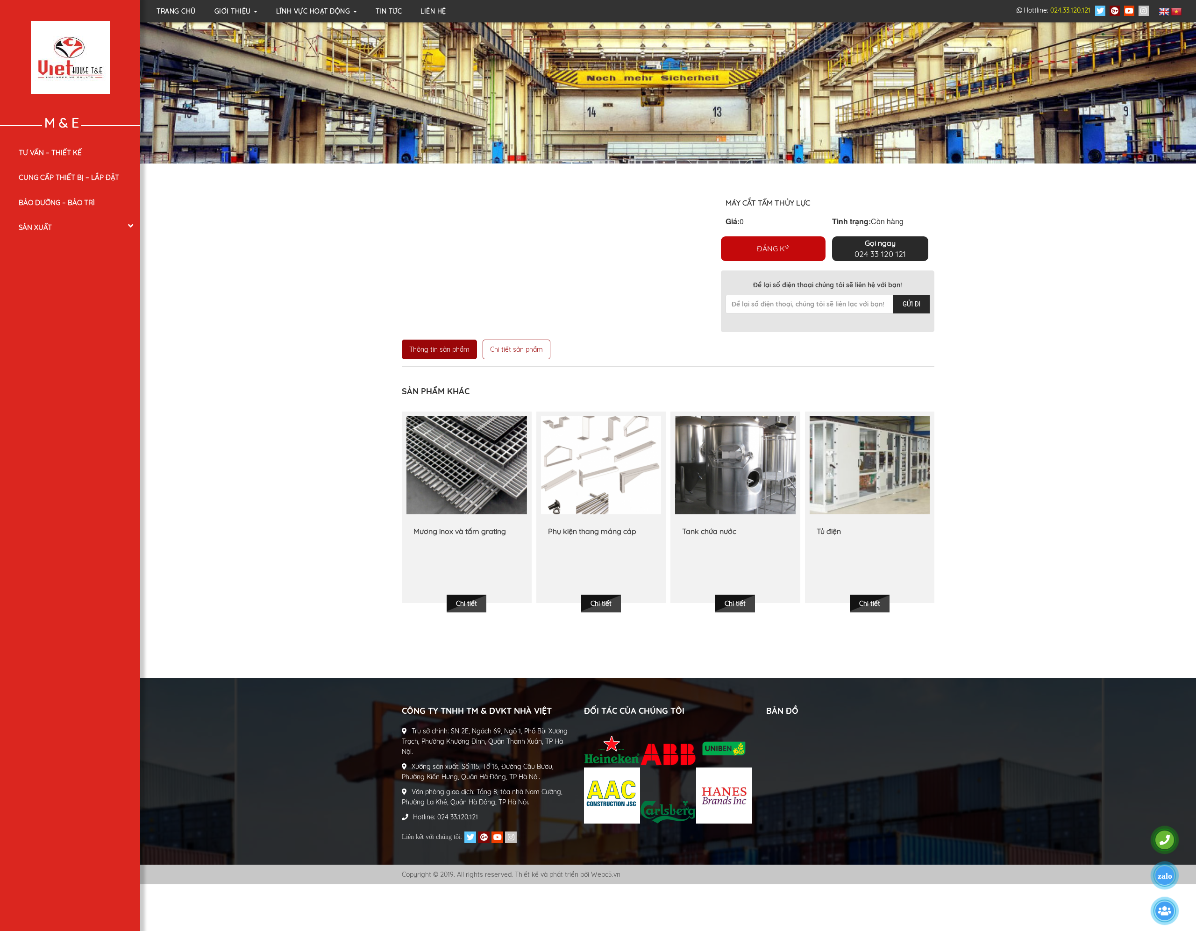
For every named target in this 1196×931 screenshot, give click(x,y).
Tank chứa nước (575, 531)
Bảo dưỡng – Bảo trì (57, 202)
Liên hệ (433, 11)
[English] (1164, 12)
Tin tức (389, 11)
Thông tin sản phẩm (439, 349)
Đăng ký (773, 248)
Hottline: (1057, 10)
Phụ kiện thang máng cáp (457, 531)
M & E (61, 122)
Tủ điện (694, 531)
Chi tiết (466, 603)
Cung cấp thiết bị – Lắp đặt (69, 177)
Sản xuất (35, 227)
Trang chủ (176, 11)
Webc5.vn (605, 874)
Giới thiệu (233, 11)
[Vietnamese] (1176, 12)
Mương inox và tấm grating (863, 531)
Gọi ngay (880, 248)
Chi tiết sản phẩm (516, 349)
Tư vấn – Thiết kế (50, 152)
